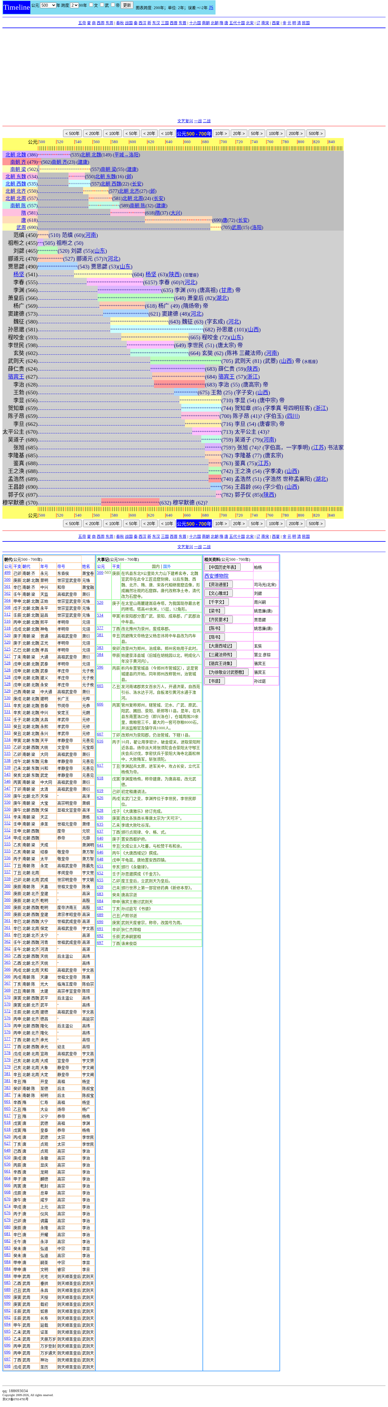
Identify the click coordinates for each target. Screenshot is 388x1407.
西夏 (276, 23)
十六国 (195, 23)
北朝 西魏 (15, 183)
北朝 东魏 (15, 176)
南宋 (265, 23)
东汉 (156, 23)
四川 (292, 416)
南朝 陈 (18, 205)
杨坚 (18, 274)
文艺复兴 (185, 121)
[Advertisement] (194, 73)
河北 (113, 259)
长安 (137, 183)
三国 (165, 23)
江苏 (318, 448)
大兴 (175, 212)
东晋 (182, 23)
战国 (129, 23)
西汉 (142, 23)
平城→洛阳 (126, 154)
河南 (90, 235)
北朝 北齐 (15, 191)
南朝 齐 (18, 162)
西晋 (174, 23)
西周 (101, 23)
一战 (198, 121)
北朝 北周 (15, 198)
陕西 (174, 274)
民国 (306, 23)
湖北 (221, 298)
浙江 (252, 377)
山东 (99, 251)
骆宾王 (16, 377)
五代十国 (237, 23)
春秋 (120, 23)
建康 (83, 162)
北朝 (215, 23)
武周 (21, 227)
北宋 (250, 23)
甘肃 (226, 290)
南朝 (206, 23)
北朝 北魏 (15, 154)
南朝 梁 (18, 169)
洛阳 (257, 227)
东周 (109, 23)
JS (211, 7)
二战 (207, 121)
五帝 (82, 23)
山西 (253, 330)
